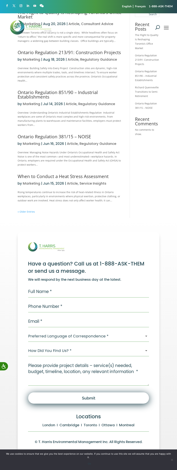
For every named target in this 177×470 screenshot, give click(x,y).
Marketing (31, 59)
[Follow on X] (14, 5)
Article (73, 59)
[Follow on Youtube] (35, 5)
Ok (89, 463)
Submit (88, 398)
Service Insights (93, 183)
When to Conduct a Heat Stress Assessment (63, 176)
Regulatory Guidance (98, 59)
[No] (171, 460)
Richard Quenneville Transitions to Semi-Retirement (147, 92)
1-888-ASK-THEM (161, 6)
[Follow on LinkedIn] (28, 5)
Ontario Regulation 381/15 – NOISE (54, 136)
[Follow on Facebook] (7, 5)
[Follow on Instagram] (21, 5)
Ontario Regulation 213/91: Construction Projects (69, 52)
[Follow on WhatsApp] (41, 5)
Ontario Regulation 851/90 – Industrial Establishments (58, 94)
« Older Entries (26, 211)
